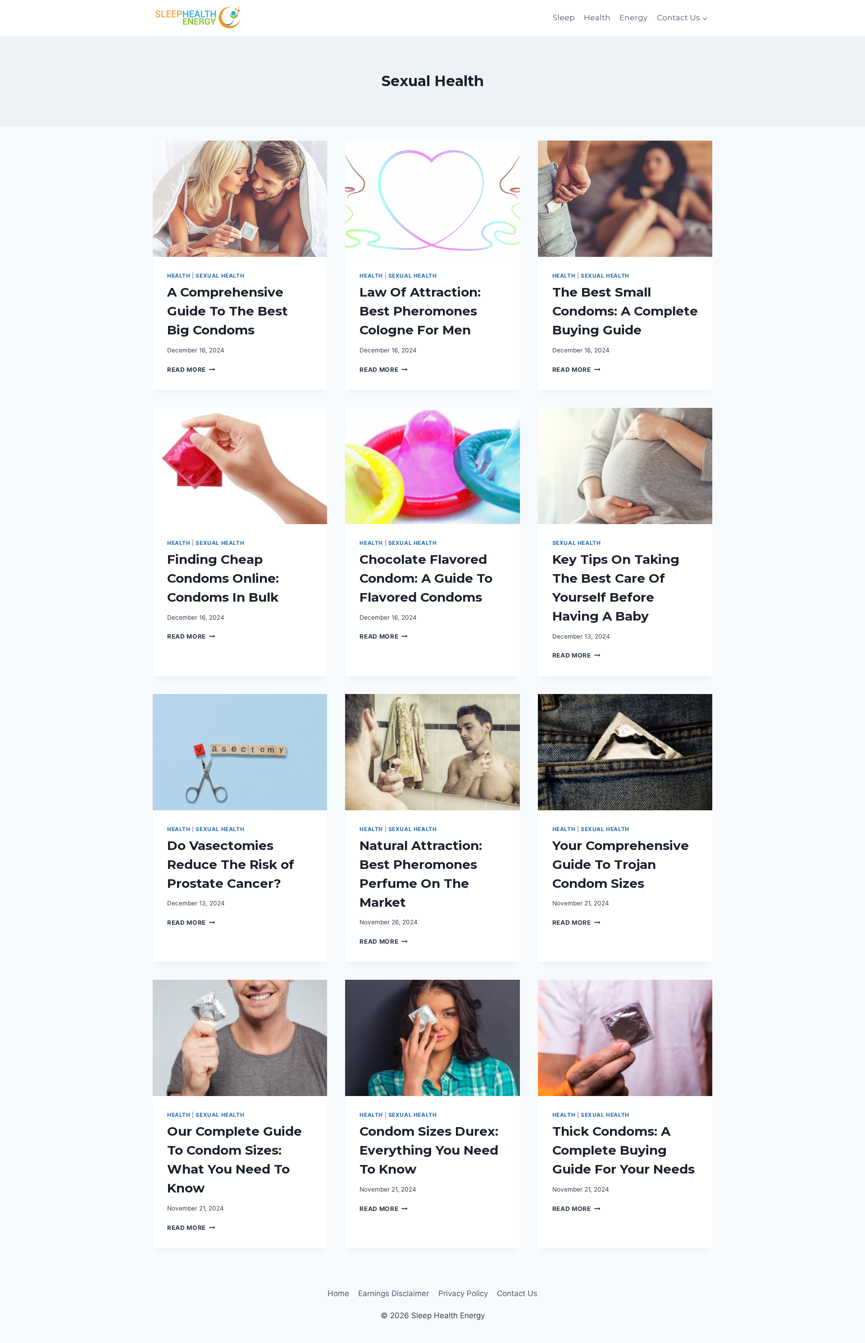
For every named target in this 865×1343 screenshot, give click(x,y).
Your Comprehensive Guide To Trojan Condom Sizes (620, 864)
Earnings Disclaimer (393, 1293)
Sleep (564, 17)
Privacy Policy (463, 1293)
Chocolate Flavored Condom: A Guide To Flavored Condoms (426, 578)
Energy (633, 17)
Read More (191, 369)
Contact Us (517, 1293)
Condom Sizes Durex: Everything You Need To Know (429, 1150)
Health (597, 17)
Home (338, 1293)
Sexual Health (220, 275)
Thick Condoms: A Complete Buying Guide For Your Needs (623, 1150)
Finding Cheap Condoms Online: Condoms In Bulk (223, 578)
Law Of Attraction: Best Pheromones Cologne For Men (420, 311)
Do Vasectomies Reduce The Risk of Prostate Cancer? (230, 864)
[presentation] (240, 199)
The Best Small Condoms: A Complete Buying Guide (625, 311)
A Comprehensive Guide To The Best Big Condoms (227, 311)
